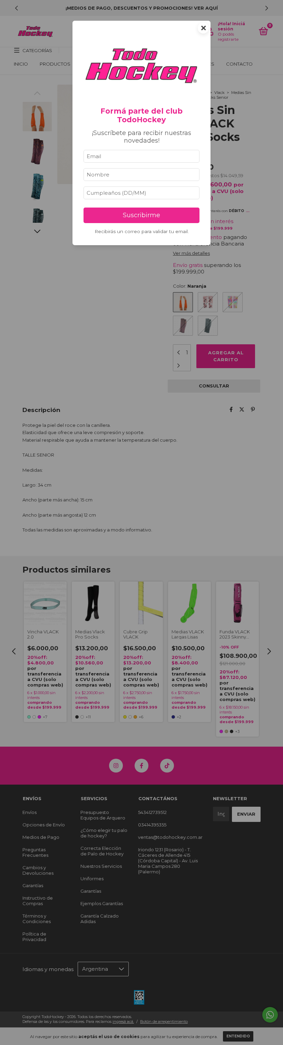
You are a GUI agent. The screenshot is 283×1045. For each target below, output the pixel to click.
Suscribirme (141, 215)
